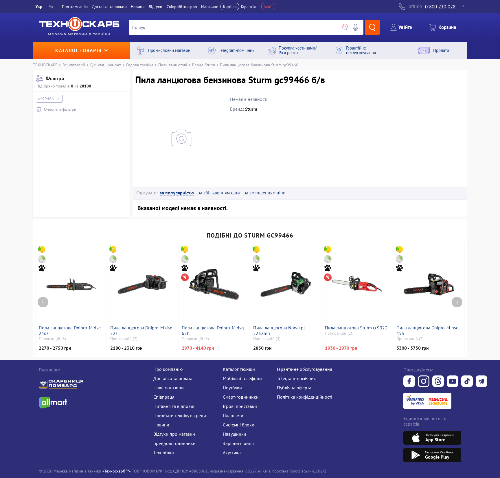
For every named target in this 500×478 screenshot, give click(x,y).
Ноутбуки (232, 388)
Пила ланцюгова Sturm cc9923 (356, 328)
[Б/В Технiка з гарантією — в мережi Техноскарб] (452, 381)
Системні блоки (238, 425)
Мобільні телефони (242, 378)
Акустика (232, 452)
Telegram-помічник (296, 378)
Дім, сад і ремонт (105, 64)
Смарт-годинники (241, 397)
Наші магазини (168, 388)
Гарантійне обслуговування (304, 369)
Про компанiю (75, 6)
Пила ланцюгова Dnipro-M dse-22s (142, 330)
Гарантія (248, 6)
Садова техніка (139, 64)
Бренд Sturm (203, 64)
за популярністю (177, 193)
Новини (138, 6)
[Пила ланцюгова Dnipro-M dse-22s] (142, 284)
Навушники (234, 434)
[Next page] (457, 302)
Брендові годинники (174, 443)
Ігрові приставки (240, 406)
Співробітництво (182, 6)
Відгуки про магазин (174, 434)
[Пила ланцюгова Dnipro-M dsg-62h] (214, 284)
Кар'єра (230, 6)
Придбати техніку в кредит (180, 415)
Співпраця (163, 397)
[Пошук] (372, 27)
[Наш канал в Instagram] (423, 381)
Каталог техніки (239, 369)
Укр (39, 6)
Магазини (209, 6)
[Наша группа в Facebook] (409, 381)
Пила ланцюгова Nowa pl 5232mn (279, 330)
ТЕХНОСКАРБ (45, 64)
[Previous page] (43, 302)
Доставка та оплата (109, 6)
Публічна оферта (294, 388)
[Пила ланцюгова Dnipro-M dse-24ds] (71, 284)
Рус (50, 6)
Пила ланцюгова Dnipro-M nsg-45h (428, 330)
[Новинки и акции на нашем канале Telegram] (481, 381)
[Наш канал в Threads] (438, 381)
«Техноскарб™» (116, 471)
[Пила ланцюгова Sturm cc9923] (357, 284)
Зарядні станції (238, 443)
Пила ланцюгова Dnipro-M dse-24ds (70, 330)
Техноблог (163, 452)
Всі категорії (73, 64)
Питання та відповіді (174, 406)
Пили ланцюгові (172, 64)
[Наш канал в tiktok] (467, 381)
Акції (268, 6)
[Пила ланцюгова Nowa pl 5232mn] (285, 284)
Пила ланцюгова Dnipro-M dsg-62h (214, 330)
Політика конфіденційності (304, 397)
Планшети (233, 415)
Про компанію (168, 369)
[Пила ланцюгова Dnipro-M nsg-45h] (428, 284)
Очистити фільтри (60, 109)
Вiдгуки (155, 6)
